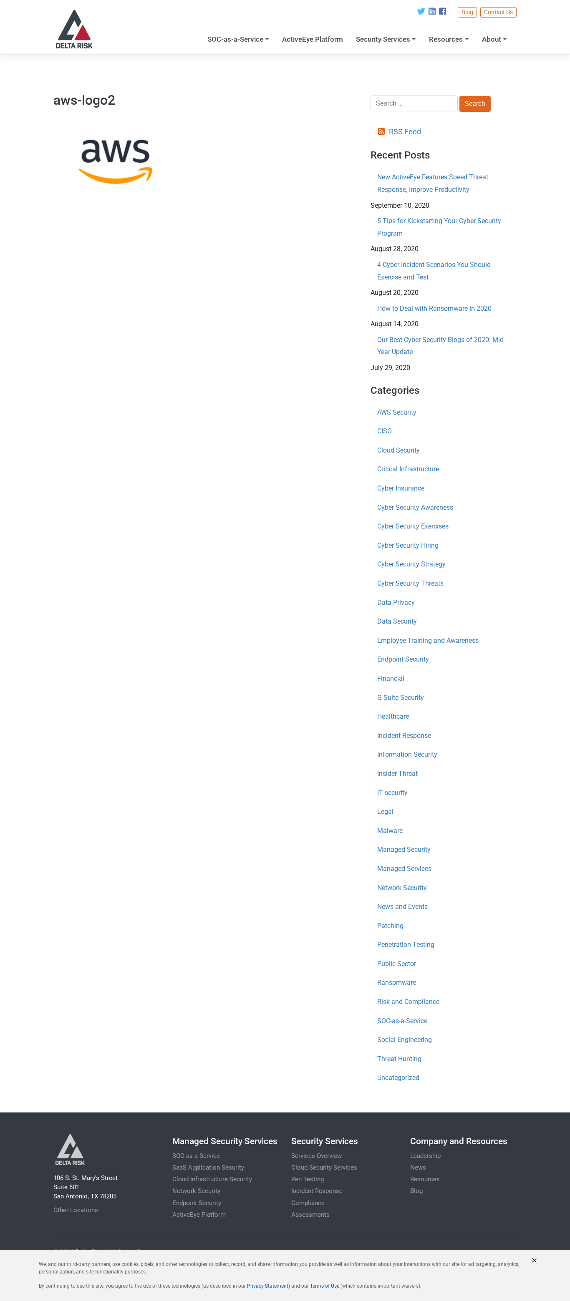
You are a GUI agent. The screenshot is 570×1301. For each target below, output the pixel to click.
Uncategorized (398, 1078)
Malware (390, 831)
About (491, 39)
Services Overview (316, 1156)
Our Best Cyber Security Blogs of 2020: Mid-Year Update (441, 346)
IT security (392, 793)
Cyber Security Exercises (413, 526)
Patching (390, 926)
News (418, 1167)
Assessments (310, 1214)
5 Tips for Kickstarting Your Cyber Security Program (439, 227)
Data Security (397, 621)
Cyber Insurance (400, 488)
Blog (467, 12)
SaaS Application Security (208, 1167)
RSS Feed (405, 131)
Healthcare (393, 716)
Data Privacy (396, 602)
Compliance (308, 1203)
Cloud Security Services (324, 1167)
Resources (446, 39)
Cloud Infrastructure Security (212, 1179)
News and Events (402, 907)
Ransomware (396, 982)
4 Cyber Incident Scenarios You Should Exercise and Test (434, 271)
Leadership (425, 1156)
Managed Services (404, 869)
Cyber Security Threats (410, 583)
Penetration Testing (405, 945)
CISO (384, 431)
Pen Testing (307, 1179)
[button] (534, 1260)
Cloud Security (398, 450)
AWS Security (396, 412)
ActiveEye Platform (312, 39)
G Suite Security (400, 698)
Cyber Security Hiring (408, 545)
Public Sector (396, 964)
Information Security (407, 754)
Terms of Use (324, 1286)
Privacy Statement (267, 1286)
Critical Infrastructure (408, 469)
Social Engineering (404, 1040)
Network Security (402, 888)
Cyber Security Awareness (415, 507)
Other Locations (75, 1210)
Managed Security (404, 849)
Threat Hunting (399, 1059)
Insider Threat (397, 774)
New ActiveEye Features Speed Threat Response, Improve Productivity (432, 183)
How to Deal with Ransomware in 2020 (434, 308)
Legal (385, 811)
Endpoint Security (403, 659)
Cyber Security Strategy (411, 564)
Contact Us (498, 12)
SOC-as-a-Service (235, 39)
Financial (390, 678)
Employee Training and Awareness (428, 640)
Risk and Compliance (408, 1002)
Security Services (383, 39)
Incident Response (404, 736)
